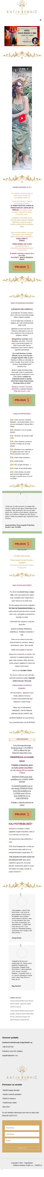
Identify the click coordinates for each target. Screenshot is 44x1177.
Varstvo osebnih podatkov (12, 1094)
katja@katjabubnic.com (10, 1055)
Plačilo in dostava (9, 1098)
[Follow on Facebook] (3, 1060)
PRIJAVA (20, 267)
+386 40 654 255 (7, 1047)
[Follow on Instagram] (6, 1060)
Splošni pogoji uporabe (11, 1090)
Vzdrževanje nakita (10, 1103)
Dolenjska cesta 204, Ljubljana (12, 1051)
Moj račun (6, 1107)
